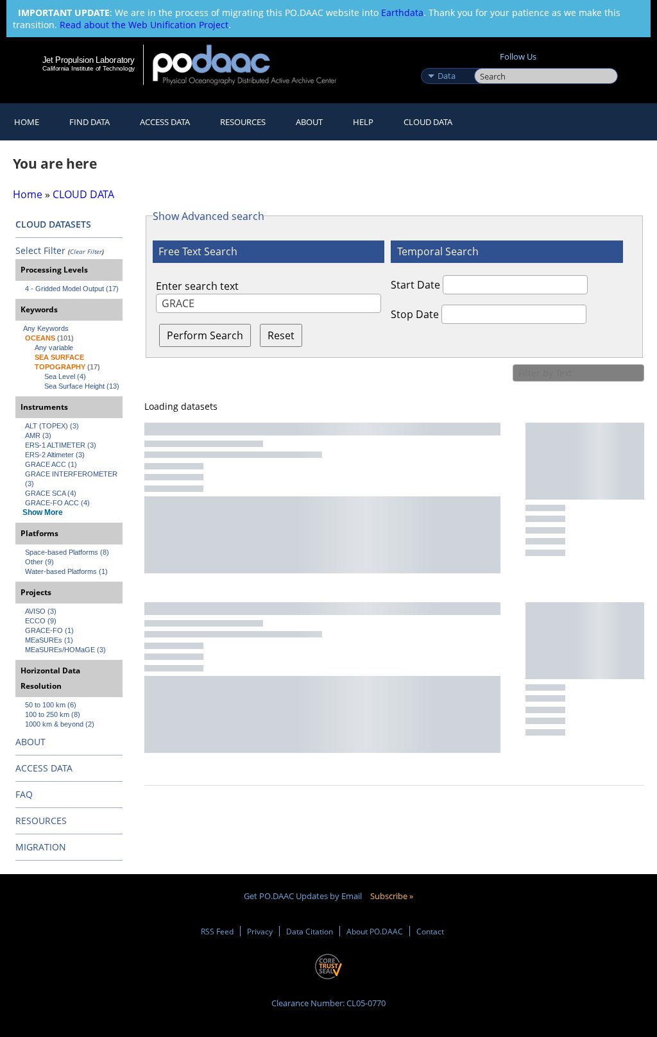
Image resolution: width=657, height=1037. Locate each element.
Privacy (260, 931)
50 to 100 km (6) (50, 705)
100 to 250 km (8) (52, 714)
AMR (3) (38, 435)
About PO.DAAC (374, 931)
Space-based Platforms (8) (67, 552)
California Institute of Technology (88, 68)
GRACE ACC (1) (51, 464)
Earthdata (402, 12)
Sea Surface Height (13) (81, 386)
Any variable (54, 347)
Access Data (165, 122)
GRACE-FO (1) (49, 630)
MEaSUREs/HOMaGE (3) (65, 649)
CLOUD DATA (428, 122)
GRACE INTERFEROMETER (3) (72, 478)
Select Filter (40, 250)
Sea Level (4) (65, 376)
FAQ (24, 794)
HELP (363, 122)
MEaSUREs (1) (49, 640)
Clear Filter (86, 251)
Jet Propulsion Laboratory (88, 59)
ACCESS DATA (44, 768)
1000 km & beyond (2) (59, 724)
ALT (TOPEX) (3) (52, 426)
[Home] (253, 64)
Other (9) (39, 562)
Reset (281, 335)
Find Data (89, 122)
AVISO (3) (40, 611)
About (309, 122)
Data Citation (309, 931)
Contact (430, 931)
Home (26, 122)
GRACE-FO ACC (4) (57, 503)
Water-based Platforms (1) (66, 571)
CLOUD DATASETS (53, 224)
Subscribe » (391, 896)
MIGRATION (40, 847)
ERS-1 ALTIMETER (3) (60, 445)
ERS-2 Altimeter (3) (55, 455)
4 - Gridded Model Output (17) (72, 288)
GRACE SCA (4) (50, 493)
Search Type (446, 62)
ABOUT (30, 742)
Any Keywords (46, 328)
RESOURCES (243, 122)
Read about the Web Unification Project (144, 25)
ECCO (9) (40, 621)
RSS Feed (217, 931)
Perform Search (205, 335)
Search (488, 62)
